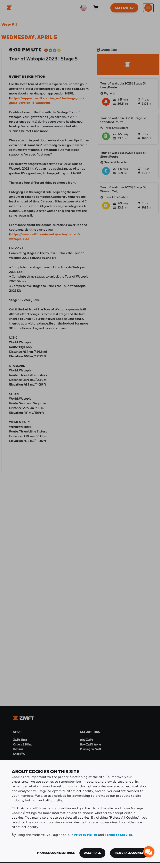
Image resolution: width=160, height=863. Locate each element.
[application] (148, 851)
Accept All (92, 853)
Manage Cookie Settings (56, 853)
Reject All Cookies (129, 853)
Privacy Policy (85, 835)
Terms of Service (118, 835)
